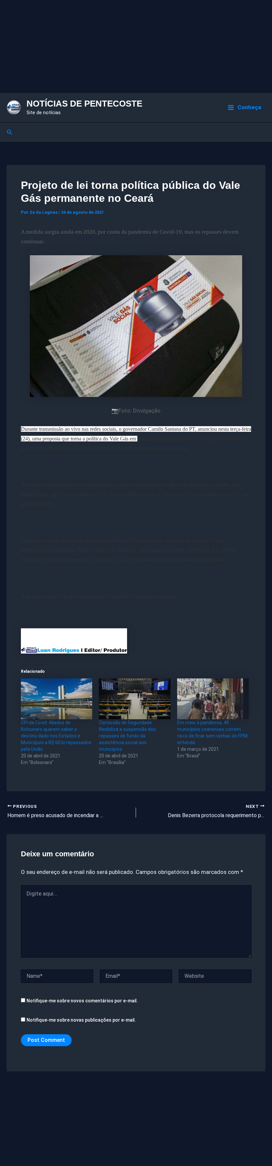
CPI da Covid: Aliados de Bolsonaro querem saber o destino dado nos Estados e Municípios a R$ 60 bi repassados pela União (56, 736)
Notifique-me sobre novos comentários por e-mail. (82, 1000)
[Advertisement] (136, 46)
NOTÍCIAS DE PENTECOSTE (84, 104)
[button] (10, 132)
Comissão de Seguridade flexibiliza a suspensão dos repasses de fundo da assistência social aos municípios (127, 736)
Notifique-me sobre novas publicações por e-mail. (81, 1020)
